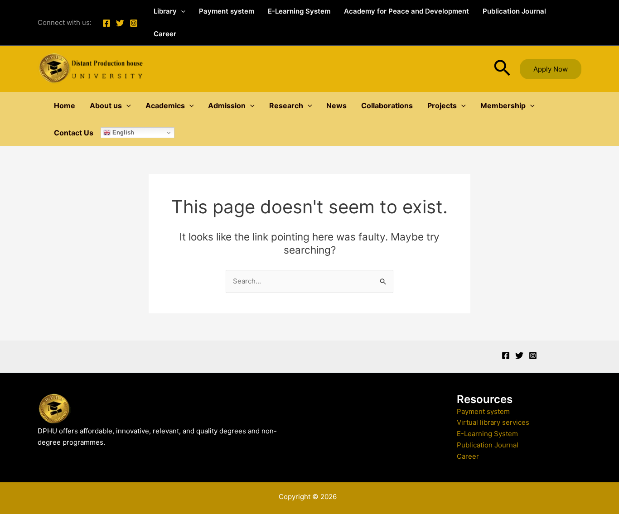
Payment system (226, 11)
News (336, 105)
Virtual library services (493, 422)
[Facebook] (106, 23)
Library (165, 11)
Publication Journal (514, 11)
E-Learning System (299, 11)
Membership (503, 105)
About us (106, 105)
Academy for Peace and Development (406, 11)
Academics (165, 105)
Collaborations (387, 105)
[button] (181, 11)
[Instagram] (134, 23)
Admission (227, 105)
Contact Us (73, 132)
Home (64, 105)
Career (165, 33)
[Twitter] (120, 23)
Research (286, 105)
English (122, 132)
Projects (442, 105)
